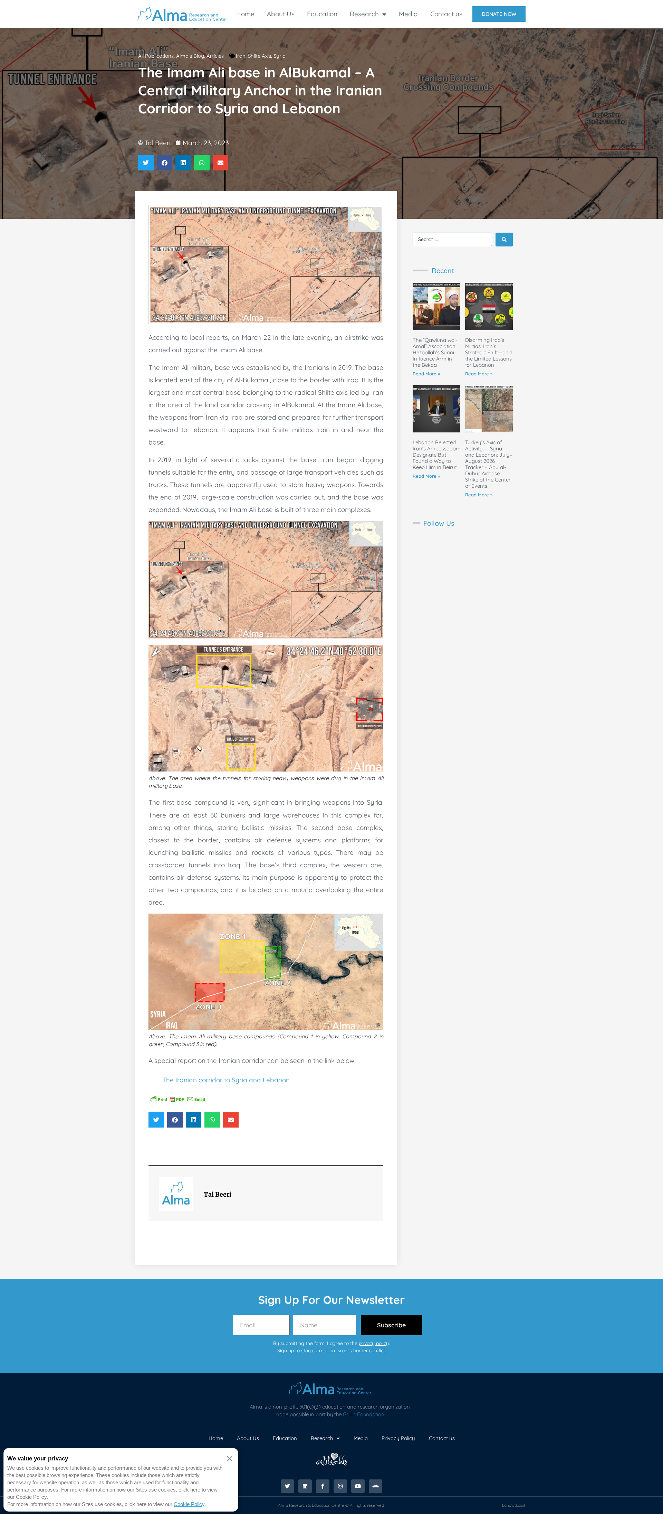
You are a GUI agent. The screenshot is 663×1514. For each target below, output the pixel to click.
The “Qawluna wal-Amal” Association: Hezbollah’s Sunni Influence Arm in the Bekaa (435, 352)
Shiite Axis (259, 56)
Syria (279, 56)
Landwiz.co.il (513, 1505)
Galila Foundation (363, 1414)
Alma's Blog (190, 56)
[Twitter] (287, 1486)
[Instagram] (340, 1486)
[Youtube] (358, 1486)
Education (322, 14)
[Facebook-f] (322, 1486)
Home (245, 14)
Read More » (426, 373)
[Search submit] (504, 239)
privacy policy (374, 1343)
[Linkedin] (305, 1486)
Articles (215, 56)
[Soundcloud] (375, 1486)
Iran (241, 56)
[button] (146, 162)
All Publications (156, 56)
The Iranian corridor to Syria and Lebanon (226, 1080)
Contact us (446, 14)
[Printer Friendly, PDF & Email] (177, 1099)
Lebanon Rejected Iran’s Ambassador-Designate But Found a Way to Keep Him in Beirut (436, 454)
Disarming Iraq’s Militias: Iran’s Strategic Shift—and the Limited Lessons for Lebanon (488, 352)
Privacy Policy (398, 1438)
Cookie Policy (189, 1504)
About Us (281, 14)
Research (364, 14)
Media (408, 14)
